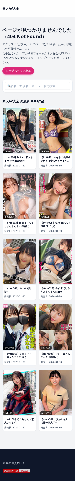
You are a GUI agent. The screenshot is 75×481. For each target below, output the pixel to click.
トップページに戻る (18, 71)
